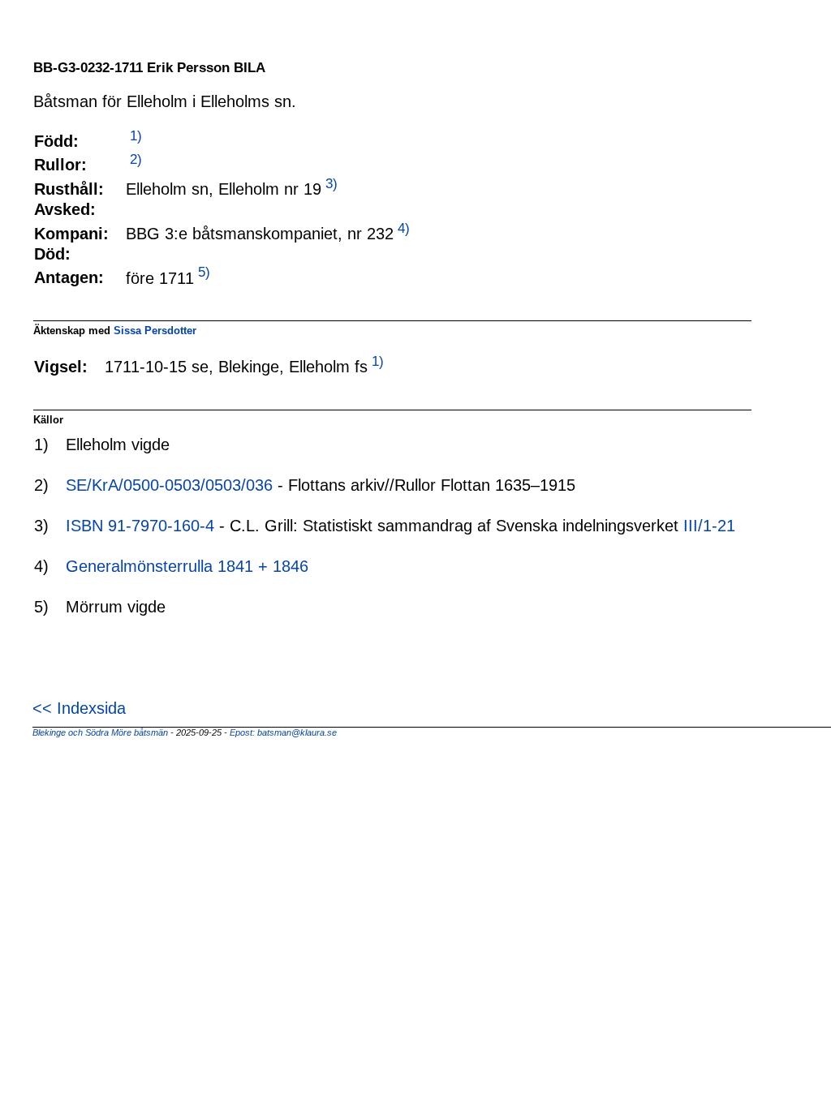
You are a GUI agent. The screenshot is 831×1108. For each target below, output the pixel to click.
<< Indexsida (79, 708)
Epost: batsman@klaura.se (283, 732)
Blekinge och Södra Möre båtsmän (100, 732)
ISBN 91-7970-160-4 (140, 526)
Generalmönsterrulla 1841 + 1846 (187, 566)
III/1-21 (709, 526)
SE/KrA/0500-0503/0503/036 (169, 485)
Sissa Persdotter (155, 330)
